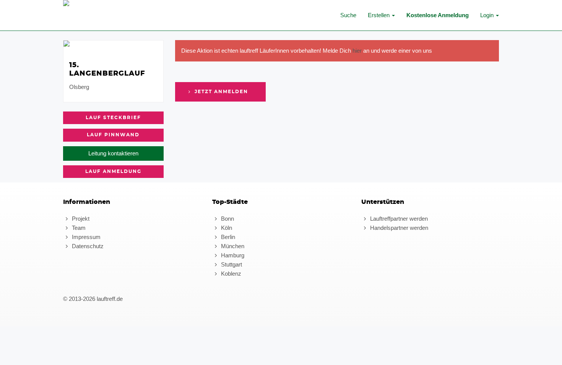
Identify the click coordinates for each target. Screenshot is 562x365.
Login (487, 15)
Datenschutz (87, 246)
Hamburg (231, 255)
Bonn (226, 218)
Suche (348, 15)
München (231, 246)
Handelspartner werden (398, 227)
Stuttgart (230, 264)
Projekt (79, 218)
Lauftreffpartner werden (398, 218)
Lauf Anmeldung (113, 171)
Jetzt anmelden (220, 91)
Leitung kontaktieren (113, 153)
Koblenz (230, 273)
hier (357, 50)
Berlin (227, 237)
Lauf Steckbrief (113, 117)
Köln (225, 227)
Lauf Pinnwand (113, 134)
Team (78, 227)
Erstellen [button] (379, 15)
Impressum (85, 237)
